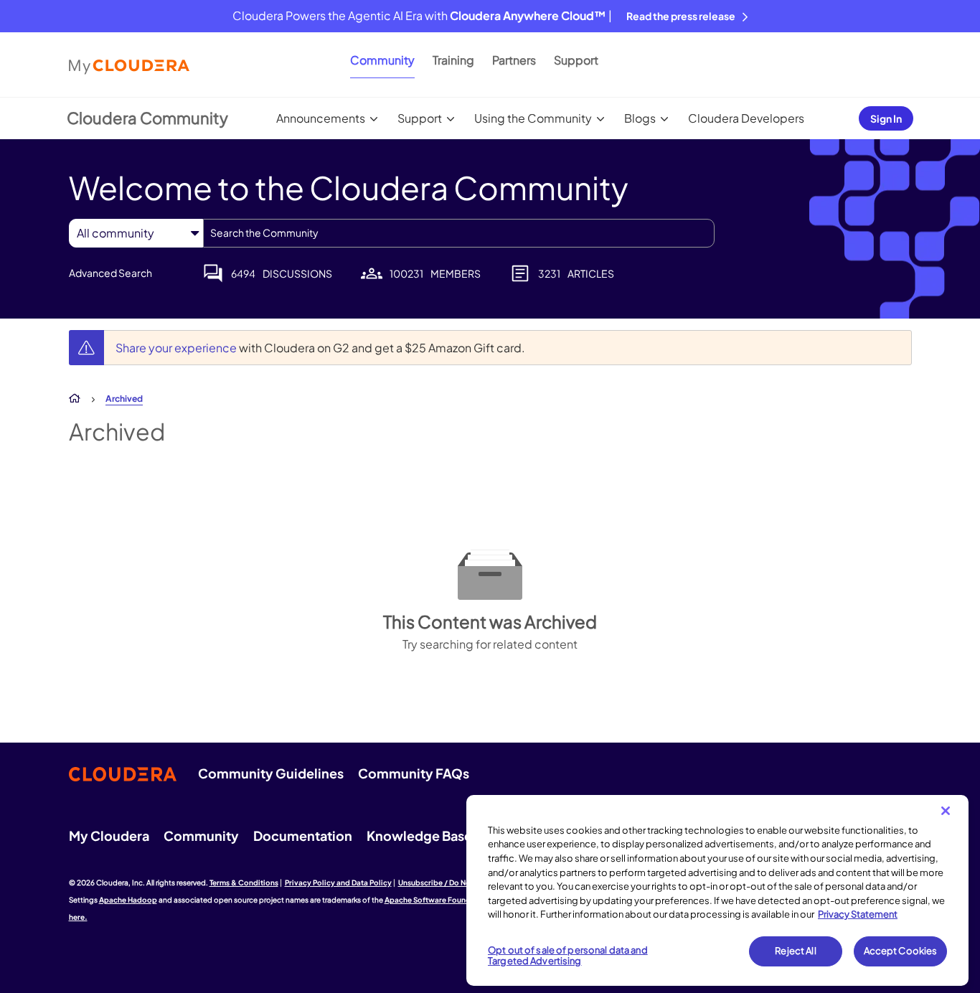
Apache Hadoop (128, 899)
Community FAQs (413, 773)
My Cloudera (109, 835)
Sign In (886, 118)
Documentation (302, 835)
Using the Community (533, 118)
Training (453, 59)
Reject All (795, 950)
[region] (717, 890)
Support (576, 59)
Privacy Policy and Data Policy (338, 882)
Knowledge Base (419, 835)
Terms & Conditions (243, 882)
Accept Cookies (901, 950)
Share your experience (177, 347)
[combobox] (459, 233)
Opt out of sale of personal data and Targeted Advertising (568, 955)
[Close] (945, 811)
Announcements (320, 118)
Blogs (640, 118)
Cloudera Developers (746, 118)
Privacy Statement (857, 914)
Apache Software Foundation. (438, 899)
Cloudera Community (147, 118)
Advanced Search (110, 272)
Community (382, 59)
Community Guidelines (271, 773)
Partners (514, 59)
